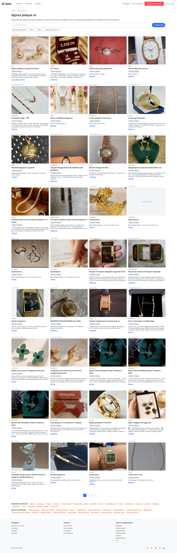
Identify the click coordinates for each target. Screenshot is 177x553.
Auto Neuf (19, 4)
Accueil (13, 11)
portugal (56, 504)
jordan (101, 504)
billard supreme (62, 510)
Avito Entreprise (68, 533)
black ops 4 (95, 512)
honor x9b (54, 506)
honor (121, 504)
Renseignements (120, 538)
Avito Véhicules (68, 526)
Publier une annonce (154, 4)
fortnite (48, 504)
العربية (172, 4)
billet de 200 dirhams (134, 510)
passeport (93, 504)
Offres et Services (121, 533)
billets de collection (59, 512)
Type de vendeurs (52, 30)
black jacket (72, 512)
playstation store (111, 504)
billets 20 (35, 512)
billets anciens (46, 512)
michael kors (129, 504)
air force (147, 504)
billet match (148, 510)
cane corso (16, 506)
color (23, 506)
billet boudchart (119, 510)
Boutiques (38, 4)
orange (32, 504)
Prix (39, 30)
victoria (39, 506)
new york (139, 504)
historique (31, 506)
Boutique (118, 535)
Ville (31, 30)
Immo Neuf (28, 4)
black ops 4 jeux (106, 512)
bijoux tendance (33, 510)
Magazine (14, 533)
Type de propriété (19, 30)
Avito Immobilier (68, 528)
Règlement (119, 526)
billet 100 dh (81, 510)
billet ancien (107, 510)
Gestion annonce (120, 528)
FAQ (117, 540)
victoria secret (66, 504)
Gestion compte (120, 531)
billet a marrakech (94, 510)
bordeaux (155, 504)
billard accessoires (48, 510)
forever (46, 506)
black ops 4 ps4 (119, 512)
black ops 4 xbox (132, 512)
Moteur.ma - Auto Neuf (17, 526)
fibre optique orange (80, 504)
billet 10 (72, 510)
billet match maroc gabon (21, 512)
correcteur (40, 504)
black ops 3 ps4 (83, 512)
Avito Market (67, 531)
